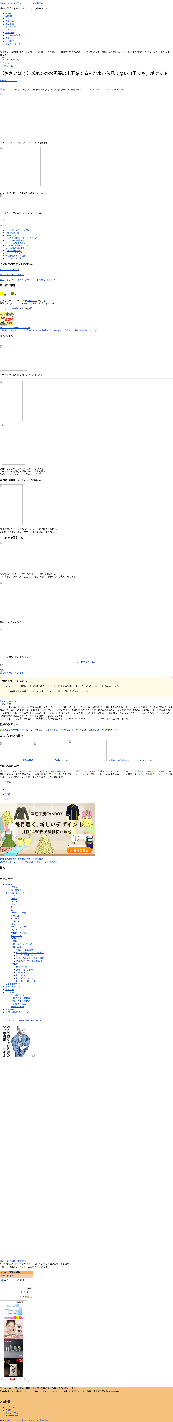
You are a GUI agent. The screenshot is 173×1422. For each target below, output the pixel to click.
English (8, 16)
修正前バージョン (19, 933)
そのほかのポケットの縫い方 (19, 230)
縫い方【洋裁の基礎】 (27, 955)
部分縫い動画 (17, 1006)
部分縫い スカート (26, 975)
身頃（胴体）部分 (25, 969)
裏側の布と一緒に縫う (17, 256)
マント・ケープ (18, 927)
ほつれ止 (32, 300)
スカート (15, 907)
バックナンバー (26, 1292)
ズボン (14, 910)
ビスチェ (15, 918)
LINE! (8, 794)
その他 (8, 884)
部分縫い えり (23, 972)
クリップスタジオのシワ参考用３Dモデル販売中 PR (20, 1020)
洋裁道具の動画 (18, 1004)
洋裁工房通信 (7, 1276)
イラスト (15, 887)
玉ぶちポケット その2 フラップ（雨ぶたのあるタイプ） (28, 279)
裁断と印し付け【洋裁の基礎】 (31, 958)
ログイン (9, 1407)
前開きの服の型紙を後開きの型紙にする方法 (21, 859)
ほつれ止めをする (15, 258)
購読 (6, 1280)
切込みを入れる (19, 243)
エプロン (15, 896)
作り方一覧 (10, 27)
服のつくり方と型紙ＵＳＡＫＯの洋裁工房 (27, 1420)
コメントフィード (14, 1413)
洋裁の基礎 (16, 947)
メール (8, 47)
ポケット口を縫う (14, 253)
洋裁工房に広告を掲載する (13, 1261)
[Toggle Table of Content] (2, 225)
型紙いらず (16, 938)
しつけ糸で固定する (15, 240)
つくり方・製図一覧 (15, 893)
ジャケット (16, 904)
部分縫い (15, 964)
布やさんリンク (13, 44)
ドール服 (15, 915)
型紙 (7, 18)
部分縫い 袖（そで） (27, 981)
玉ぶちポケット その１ (12, 274)
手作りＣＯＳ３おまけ (16, 987)
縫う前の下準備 (18, 308)
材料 (7, 30)
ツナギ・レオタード (20, 913)
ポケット (4, 799)
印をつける (12, 235)
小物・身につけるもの (21, 944)
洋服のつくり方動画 (20, 1001)
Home (8, 13)
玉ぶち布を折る (14, 250)
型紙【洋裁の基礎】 (26, 950)
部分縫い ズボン (8, 80)
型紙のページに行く (9, 701)
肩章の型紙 (27, 760)
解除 (22, 1280)
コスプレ (15, 901)
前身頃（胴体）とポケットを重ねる (22, 238)
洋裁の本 (9, 38)
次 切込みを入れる (86, 662)
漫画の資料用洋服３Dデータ (19, 1012)
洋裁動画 (9, 24)
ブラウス (15, 921)
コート (14, 898)
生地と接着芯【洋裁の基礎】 (30, 952)
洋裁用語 (9, 32)
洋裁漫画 (9, 21)
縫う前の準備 (13, 233)
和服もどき (16, 935)
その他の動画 (17, 995)
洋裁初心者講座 (13, 35)
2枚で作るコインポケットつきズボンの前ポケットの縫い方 (28, 862)
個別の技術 (21, 967)
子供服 (14, 941)
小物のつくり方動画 (20, 998)
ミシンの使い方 (13, 984)
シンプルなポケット (9, 269)
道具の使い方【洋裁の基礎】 (30, 961)
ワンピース (16, 930)
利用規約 (9, 41)
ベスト (14, 924)
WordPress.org (11, 1416)
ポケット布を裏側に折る (17, 245)
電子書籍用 (16, 890)
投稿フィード (11, 1410)
